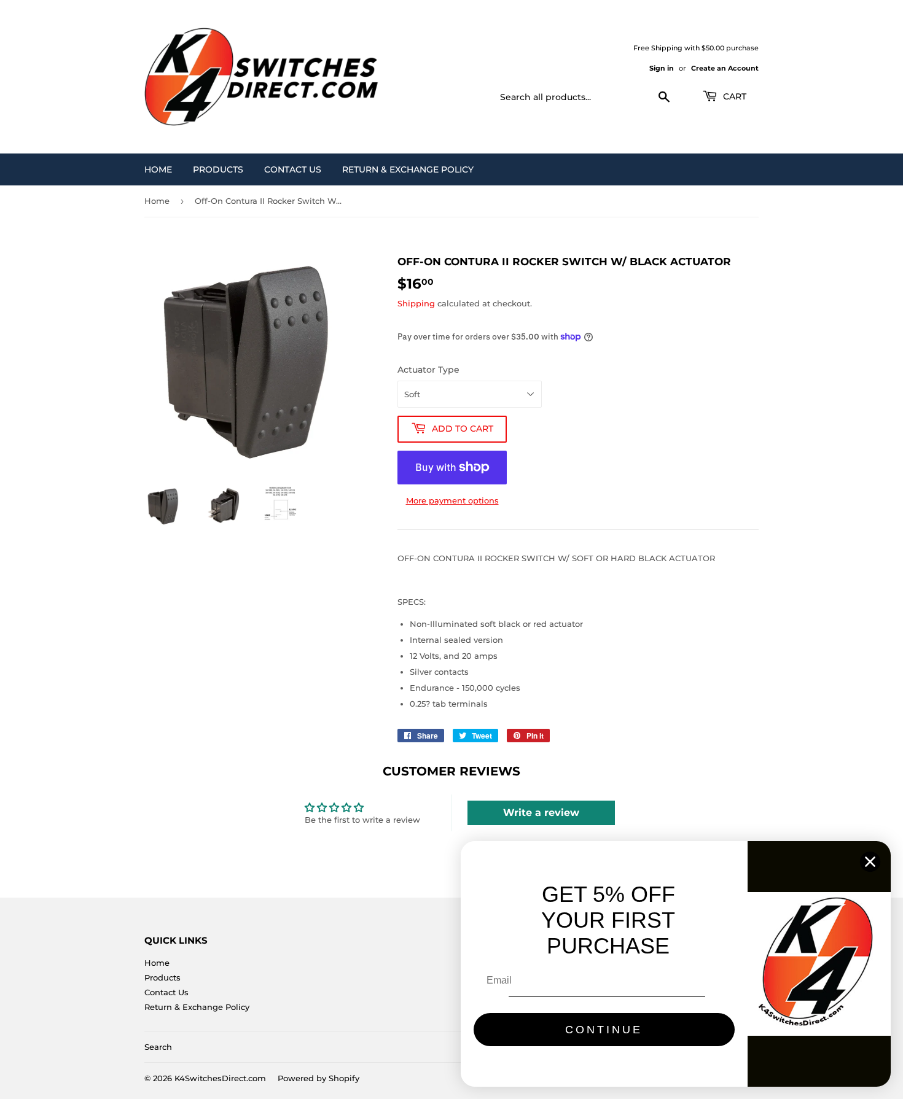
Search (158, 1047)
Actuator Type (428, 369)
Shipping (416, 303)
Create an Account (725, 68)
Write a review (541, 812)
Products (218, 169)
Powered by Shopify (318, 1078)
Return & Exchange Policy (408, 169)
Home (158, 169)
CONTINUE (604, 1029)
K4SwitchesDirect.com (220, 1078)
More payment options (452, 500)
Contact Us (292, 169)
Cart (733, 96)
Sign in (661, 68)
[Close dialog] (870, 861)
